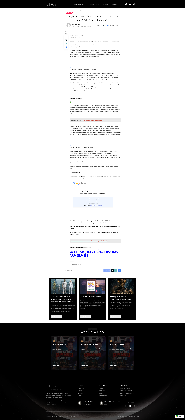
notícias (69, 12)
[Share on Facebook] (101, 25)
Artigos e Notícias (93, 4)
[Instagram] (126, 4)
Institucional (78, 4)
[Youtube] (130, 4)
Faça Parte (104, 4)
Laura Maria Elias (76, 24)
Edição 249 (79, 264)
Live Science (76, 172)
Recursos (115, 4)
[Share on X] (103, 25)
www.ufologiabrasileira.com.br (84, 247)
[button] (79, 4)
